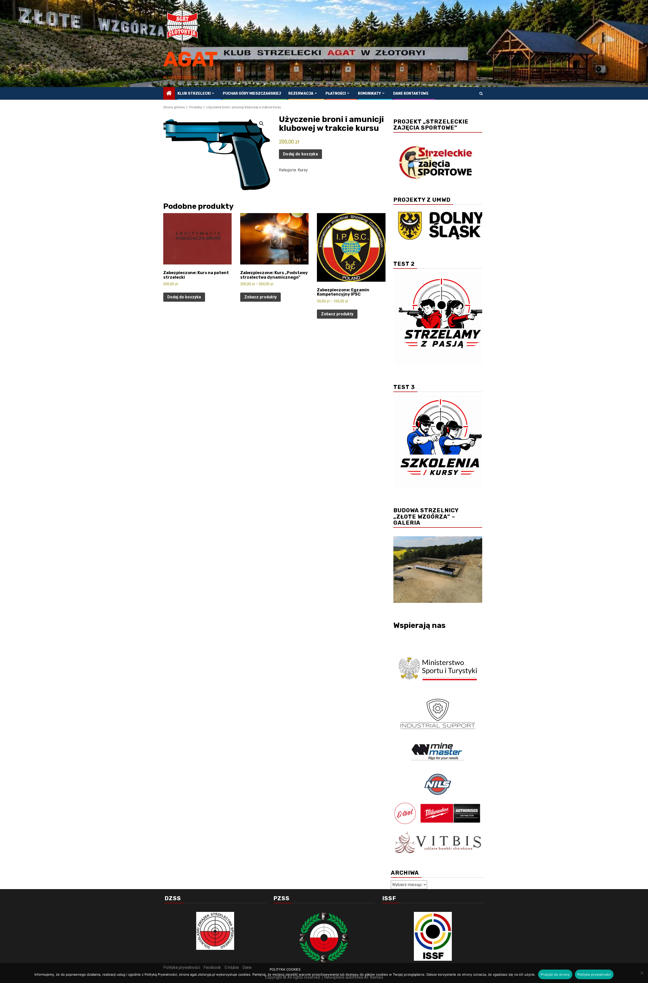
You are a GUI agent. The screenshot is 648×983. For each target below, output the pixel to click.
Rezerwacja (300, 93)
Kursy (303, 170)
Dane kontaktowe (411, 93)
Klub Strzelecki (194, 93)
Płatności (336, 93)
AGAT (190, 59)
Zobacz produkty (260, 297)
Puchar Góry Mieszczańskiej (252, 93)
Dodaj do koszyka (300, 154)
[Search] (481, 93)
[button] (261, 123)
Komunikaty (369, 93)
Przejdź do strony (555, 974)
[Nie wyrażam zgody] (641, 972)
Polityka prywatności (594, 974)
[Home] (169, 93)
